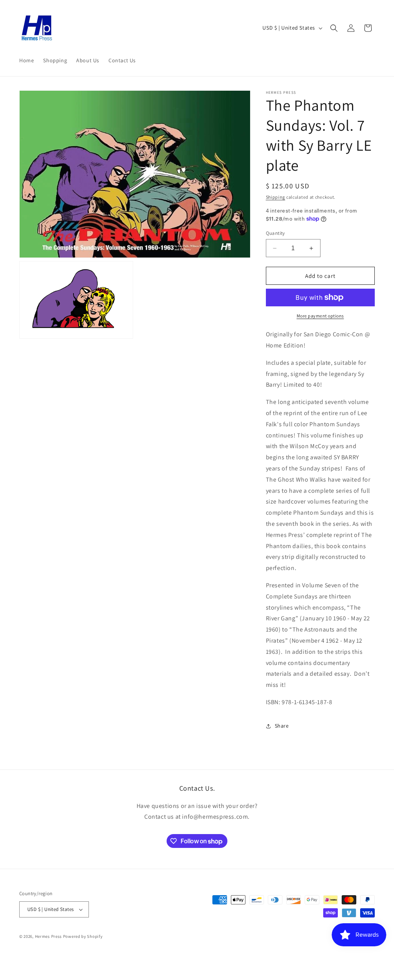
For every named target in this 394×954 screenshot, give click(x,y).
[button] (334, 28)
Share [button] (282, 725)
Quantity (275, 233)
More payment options (320, 316)
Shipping (275, 197)
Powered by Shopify (83, 936)
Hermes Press (48, 936)
